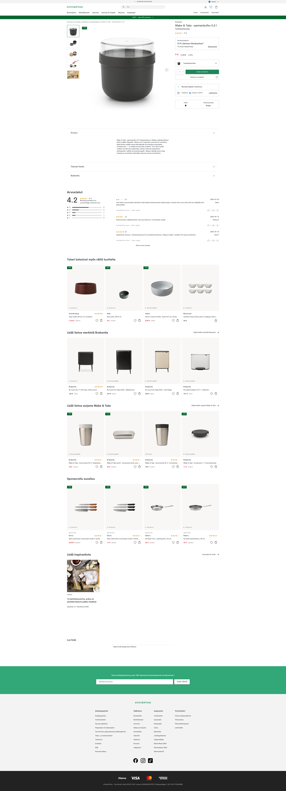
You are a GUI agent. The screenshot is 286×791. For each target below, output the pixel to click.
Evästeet (98, 743)
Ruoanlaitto (71, 13)
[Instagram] (143, 760)
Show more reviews (143, 245)
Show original (136, 210)
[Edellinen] (87, 70)
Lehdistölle (179, 728)
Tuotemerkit (204, 12)
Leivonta (95, 13)
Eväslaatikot (95, 22)
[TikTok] (150, 760)
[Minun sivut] (205, 7)
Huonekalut (138, 732)
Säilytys (86, 22)
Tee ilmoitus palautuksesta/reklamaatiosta (110, 732)
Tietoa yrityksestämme (183, 716)
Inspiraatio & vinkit (209, 554)
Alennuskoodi (159, 751)
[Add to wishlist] (97, 320)
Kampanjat (131, 13)
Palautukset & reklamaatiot (104, 728)
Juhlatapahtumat (160, 736)
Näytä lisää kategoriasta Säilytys (124, 647)
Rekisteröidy (212, 46)
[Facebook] (135, 760)
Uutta (195, 12)
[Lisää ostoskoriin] (101, 320)
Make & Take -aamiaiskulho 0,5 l (113, 22)
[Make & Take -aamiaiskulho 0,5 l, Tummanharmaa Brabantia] (127, 69)
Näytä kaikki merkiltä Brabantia (204, 332)
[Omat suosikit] (211, 7)
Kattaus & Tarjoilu (108, 13)
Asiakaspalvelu (100, 716)
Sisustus (121, 13)
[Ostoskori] (216, 7)
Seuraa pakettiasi (101, 724)
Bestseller (157, 732)
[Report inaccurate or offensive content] (217, 210)
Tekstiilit (137, 736)
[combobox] (213, 1)
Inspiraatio (215, 12)
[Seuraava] (166, 70)
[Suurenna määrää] (183, 72)
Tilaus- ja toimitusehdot (103, 736)
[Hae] (123, 7)
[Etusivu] (75, 7)
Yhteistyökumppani (182, 724)
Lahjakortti (137, 747)
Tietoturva (98, 740)
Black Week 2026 (160, 743)
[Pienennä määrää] (176, 72)
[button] (181, 33)
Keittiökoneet (84, 13)
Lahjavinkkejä (158, 740)
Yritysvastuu (179, 720)
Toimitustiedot (100, 720)
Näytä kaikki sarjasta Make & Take (203, 405)
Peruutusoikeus (100, 751)
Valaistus (137, 740)
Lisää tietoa (213, 93)
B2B (96, 747)
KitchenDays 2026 (160, 747)
